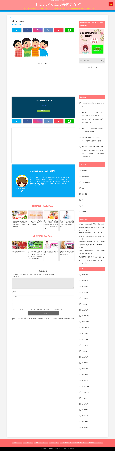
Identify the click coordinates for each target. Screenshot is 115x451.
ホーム (23, 8)
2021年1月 (85, 310)
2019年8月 (85, 404)
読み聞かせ (85, 194)
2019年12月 (85, 380)
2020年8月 (85, 339)
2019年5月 (85, 421)
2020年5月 (85, 357)
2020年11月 (85, 322)
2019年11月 (85, 386)
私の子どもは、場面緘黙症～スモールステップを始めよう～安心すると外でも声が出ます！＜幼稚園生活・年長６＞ (51, 225)
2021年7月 (85, 280)
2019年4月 (85, 427)
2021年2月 (85, 304)
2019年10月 (85, 392)
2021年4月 (85, 292)
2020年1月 (85, 374)
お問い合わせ (32, 8)
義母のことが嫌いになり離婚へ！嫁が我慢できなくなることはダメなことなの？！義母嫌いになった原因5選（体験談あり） (93, 152)
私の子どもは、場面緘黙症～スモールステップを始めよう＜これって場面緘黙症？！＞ (67, 224)
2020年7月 (85, 345)
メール (15, 297)
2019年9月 (85, 398)
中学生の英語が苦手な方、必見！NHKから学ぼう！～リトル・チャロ (35, 223)
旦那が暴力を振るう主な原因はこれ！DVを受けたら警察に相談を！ (67, 253)
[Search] (102, 61)
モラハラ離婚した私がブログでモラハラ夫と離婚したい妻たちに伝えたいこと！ (73, 8)
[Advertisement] (27, 82)
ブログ (84, 188)
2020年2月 (85, 369)
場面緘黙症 (85, 176)
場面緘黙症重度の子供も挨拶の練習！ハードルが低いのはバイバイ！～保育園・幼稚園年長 (19, 224)
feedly (43, 110)
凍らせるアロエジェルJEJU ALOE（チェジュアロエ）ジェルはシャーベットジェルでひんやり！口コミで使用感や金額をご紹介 (35, 255)
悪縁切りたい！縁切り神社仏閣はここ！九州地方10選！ (51, 253)
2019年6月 (85, 416)
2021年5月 (85, 286)
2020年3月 (85, 363)
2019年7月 (85, 410)
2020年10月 (85, 327)
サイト (14, 302)
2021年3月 (85, 298)
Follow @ (43, 105)
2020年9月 (85, 333)
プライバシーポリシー (41, 443)
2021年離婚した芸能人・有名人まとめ (19, 252)
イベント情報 (86, 182)
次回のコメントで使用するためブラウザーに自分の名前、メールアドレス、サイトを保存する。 (37, 309)
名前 (14, 291)
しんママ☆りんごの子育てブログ (58, 4)
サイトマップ (28, 443)
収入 (83, 206)
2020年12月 (85, 316)
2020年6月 (85, 351)
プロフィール (43, 8)
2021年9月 (85, 275)
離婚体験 (84, 170)
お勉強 (84, 211)
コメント (15, 277)
